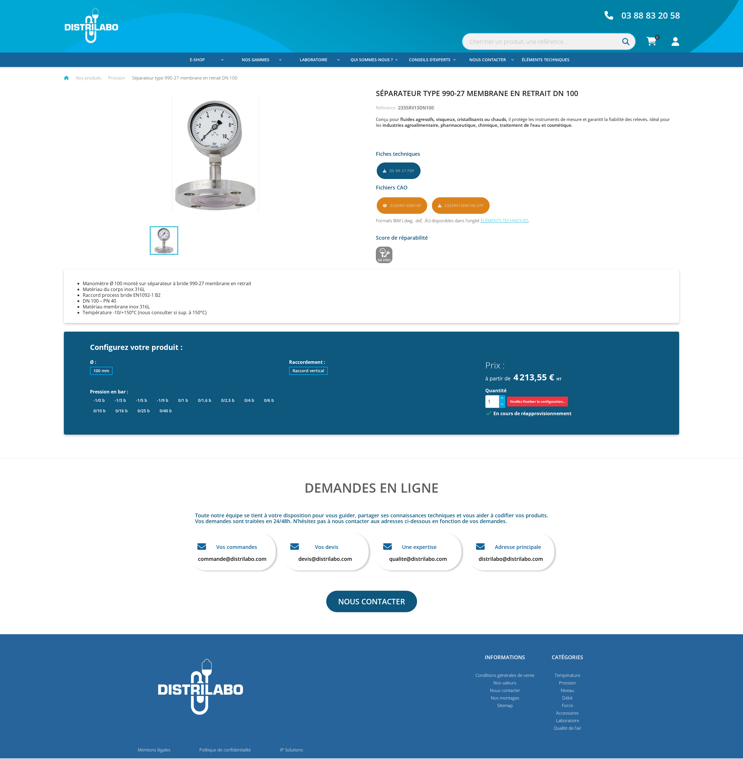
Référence (386, 108)
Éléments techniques (545, 59)
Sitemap (505, 705)
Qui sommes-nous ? (372, 59)
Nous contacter (487, 59)
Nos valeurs (504, 683)
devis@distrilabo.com (325, 558)
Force (567, 705)
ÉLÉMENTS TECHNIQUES (505, 220)
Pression (567, 683)
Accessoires (567, 713)
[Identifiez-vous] (675, 43)
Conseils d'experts (429, 59)
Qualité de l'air (567, 728)
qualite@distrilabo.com (418, 558)
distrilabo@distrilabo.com (511, 558)
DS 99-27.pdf (401, 170)
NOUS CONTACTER (371, 601)
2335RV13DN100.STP (463, 205)
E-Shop (197, 59)
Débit (567, 698)
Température (567, 675)
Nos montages (505, 698)
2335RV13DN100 (405, 205)
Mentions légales (154, 750)
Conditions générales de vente (504, 675)
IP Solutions (291, 750)
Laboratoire (313, 59)
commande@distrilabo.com (232, 558)
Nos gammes (255, 59)
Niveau (567, 690)
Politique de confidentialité (225, 750)
